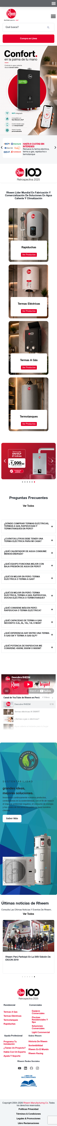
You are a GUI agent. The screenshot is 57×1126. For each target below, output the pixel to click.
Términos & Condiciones (28, 1114)
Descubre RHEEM (22, 704)
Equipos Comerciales (38, 1012)
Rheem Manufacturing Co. (36, 1103)
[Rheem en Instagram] (37, 1068)
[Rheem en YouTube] (19, 1068)
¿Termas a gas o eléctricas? (26, 719)
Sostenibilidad (35, 1046)
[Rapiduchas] (28, 461)
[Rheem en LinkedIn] (25, 1068)
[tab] (28, 704)
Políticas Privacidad (28, 1109)
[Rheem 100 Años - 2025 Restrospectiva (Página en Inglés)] (28, 174)
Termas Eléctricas (12, 1016)
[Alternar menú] (54, 3)
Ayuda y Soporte (12, 1056)
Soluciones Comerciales (38, 1027)
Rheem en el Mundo (38, 1050)
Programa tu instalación (10, 1043)
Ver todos (28, 506)
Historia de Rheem (37, 1042)
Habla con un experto (15, 1052)
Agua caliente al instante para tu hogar (31, 727)
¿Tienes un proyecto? (15, 1048)
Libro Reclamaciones (28, 1124)
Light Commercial (41, 1033)
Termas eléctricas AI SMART (27, 712)
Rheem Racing (35, 1054)
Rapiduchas (10, 1024)
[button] (1, 147)
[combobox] (23, 27)
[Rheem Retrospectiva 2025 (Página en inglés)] (28, 994)
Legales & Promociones (28, 1119)
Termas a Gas (10, 1012)
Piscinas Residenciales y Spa (40, 1020)
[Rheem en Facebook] (31, 1068)
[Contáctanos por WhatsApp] (12, 148)
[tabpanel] (28, 684)
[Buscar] (49, 27)
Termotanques (11, 1020)
